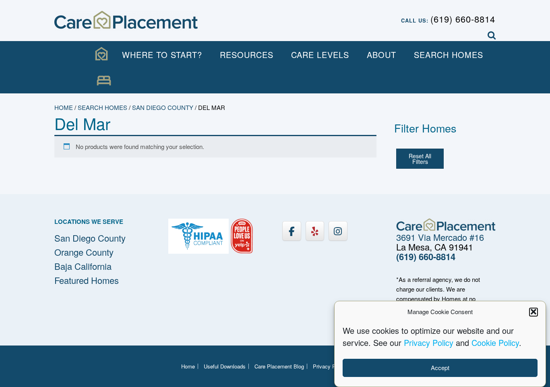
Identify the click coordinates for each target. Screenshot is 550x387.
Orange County (84, 252)
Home (63, 107)
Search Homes (448, 54)
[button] (533, 312)
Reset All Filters (420, 159)
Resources (246, 54)
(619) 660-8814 (462, 18)
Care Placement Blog (279, 366)
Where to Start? (162, 54)
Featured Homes (86, 280)
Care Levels (320, 54)
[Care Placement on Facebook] (291, 231)
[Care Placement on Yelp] (315, 231)
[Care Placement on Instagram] (338, 231)
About (381, 54)
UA (104, 81)
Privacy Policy (428, 342)
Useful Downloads (225, 366)
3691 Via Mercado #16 (440, 237)
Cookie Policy (495, 342)
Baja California (83, 266)
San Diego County (162, 107)
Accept (440, 367)
